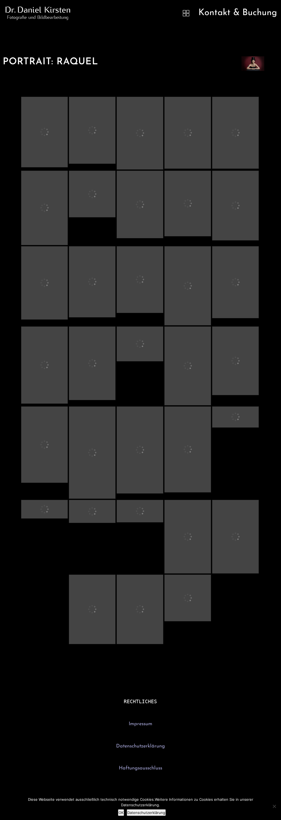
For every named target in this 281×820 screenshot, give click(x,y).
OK (121, 812)
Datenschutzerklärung (140, 746)
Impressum (140, 724)
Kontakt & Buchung (237, 13)
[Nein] (274, 806)
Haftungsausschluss (140, 768)
